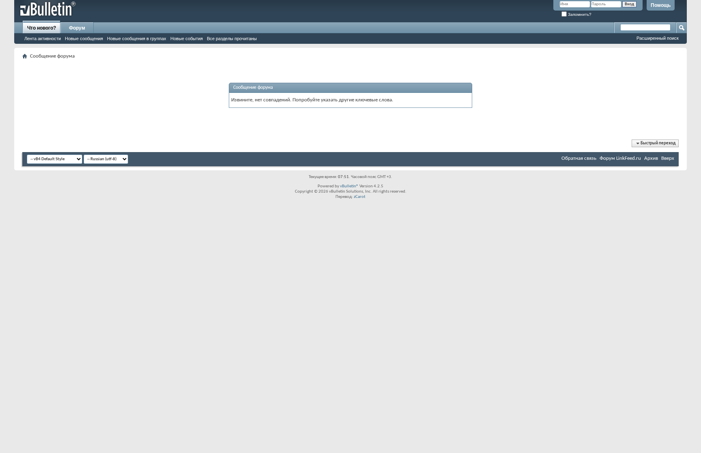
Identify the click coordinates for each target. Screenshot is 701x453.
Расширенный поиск (657, 38)
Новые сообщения (84, 38)
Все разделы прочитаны (232, 38)
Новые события (186, 38)
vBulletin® (349, 186)
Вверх (667, 158)
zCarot (360, 197)
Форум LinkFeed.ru (620, 158)
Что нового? (41, 28)
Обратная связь (578, 158)
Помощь (661, 5)
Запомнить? (579, 14)
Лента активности (42, 38)
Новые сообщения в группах (136, 38)
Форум (77, 28)
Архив (651, 158)
